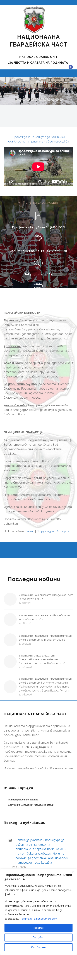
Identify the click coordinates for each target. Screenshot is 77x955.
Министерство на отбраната (23, 799)
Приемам (38, 927)
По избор (38, 937)
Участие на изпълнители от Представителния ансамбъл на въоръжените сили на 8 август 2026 (42, 659)
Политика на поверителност (38, 918)
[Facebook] (71, 67)
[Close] (73, 872)
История (62, 531)
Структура (45, 531)
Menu (6, 73)
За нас (30, 531)
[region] (38, 912)
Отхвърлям (38, 947)
